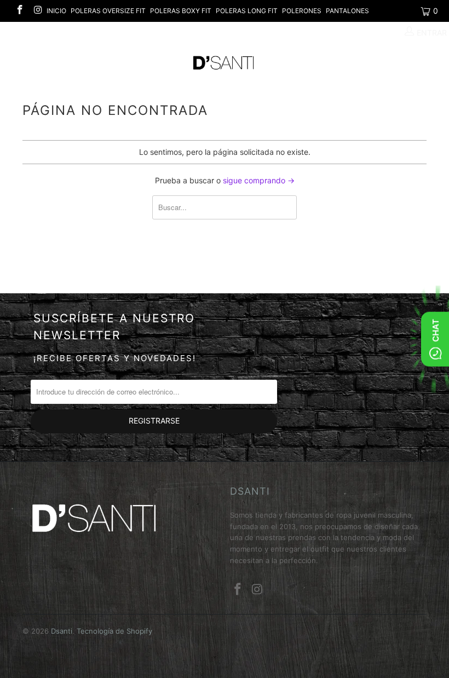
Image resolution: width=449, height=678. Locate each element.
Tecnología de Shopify (114, 631)
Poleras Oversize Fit (108, 11)
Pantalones (347, 11)
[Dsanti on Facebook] (19, 10)
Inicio (56, 11)
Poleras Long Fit (247, 11)
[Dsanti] (224, 63)
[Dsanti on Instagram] (37, 10)
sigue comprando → (259, 180)
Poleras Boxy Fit (180, 11)
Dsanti (61, 631)
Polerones (301, 11)
